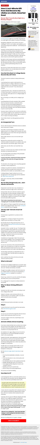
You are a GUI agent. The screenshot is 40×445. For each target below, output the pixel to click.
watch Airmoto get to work (9, 308)
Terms (21, 442)
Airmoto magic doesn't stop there (12, 351)
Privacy (25, 442)
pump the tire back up (14, 224)
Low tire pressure (5, 38)
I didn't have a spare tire (8, 176)
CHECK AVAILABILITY (13, 420)
